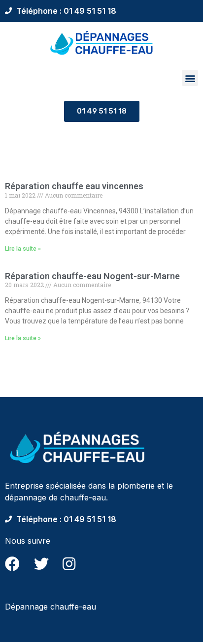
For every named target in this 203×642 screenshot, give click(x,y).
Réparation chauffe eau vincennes (74, 186)
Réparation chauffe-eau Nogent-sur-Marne (92, 276)
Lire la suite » (23, 248)
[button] (190, 78)
